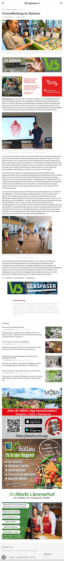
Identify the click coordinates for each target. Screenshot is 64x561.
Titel (3, 9)
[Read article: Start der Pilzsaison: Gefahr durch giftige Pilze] (53, 347)
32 (29, 344)
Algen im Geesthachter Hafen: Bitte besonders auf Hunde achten (21, 371)
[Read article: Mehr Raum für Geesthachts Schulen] (53, 333)
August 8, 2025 (20, 17)
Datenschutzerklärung (22, 557)
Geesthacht (21, 9)
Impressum (12, 557)
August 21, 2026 (18, 373)
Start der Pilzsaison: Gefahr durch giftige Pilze (15, 342)
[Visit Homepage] (32, 3)
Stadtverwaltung (30, 277)
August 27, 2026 (18, 329)
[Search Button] (61, 3)
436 (29, 360)
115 (29, 373)
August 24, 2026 (18, 360)
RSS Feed (32, 557)
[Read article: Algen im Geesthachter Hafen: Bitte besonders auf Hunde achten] (53, 376)
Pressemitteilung (8, 17)
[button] (3, 557)
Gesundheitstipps (19, 277)
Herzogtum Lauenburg (11, 9)
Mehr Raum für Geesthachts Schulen (13, 327)
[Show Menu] (3, 3)
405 (29, 329)
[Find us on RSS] (48, 557)
